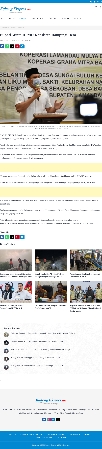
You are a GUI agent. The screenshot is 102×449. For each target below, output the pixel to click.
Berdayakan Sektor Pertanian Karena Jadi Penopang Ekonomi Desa (37, 366)
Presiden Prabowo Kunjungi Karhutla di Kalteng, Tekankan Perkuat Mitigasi (41, 349)
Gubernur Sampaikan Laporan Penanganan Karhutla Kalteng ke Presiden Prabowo (43, 333)
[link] (91, 1)
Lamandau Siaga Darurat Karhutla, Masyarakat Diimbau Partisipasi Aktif (16, 275)
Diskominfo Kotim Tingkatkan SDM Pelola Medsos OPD (50, 306)
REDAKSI (12, 435)
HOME (2, 18)
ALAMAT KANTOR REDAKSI (31, 435)
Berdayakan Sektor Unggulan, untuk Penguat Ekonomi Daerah (35, 357)
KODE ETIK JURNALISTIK (56, 435)
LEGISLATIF (52, 18)
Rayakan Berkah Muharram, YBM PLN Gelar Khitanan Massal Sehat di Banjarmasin (85, 308)
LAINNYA (77, 18)
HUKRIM (65, 18)
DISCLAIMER (61, 438)
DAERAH (22, 18)
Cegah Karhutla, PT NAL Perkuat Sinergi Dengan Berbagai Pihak (49, 275)
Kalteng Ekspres (50, 445)
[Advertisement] (51, 167)
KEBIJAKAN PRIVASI (44, 438)
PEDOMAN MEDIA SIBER (80, 435)
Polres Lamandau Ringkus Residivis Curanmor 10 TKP (85, 275)
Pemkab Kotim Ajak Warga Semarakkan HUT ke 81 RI (12, 306)
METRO (12, 18)
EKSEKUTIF (36, 18)
